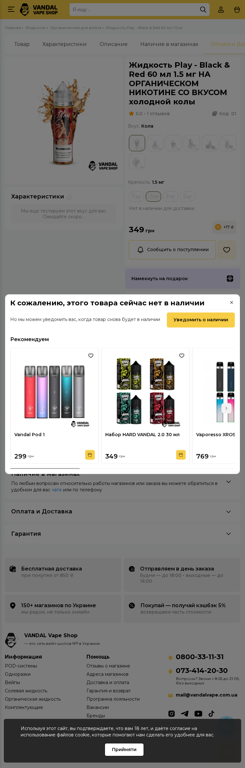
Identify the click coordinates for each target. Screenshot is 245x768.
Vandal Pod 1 (29, 434)
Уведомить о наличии (201, 320)
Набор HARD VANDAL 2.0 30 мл (142, 434)
